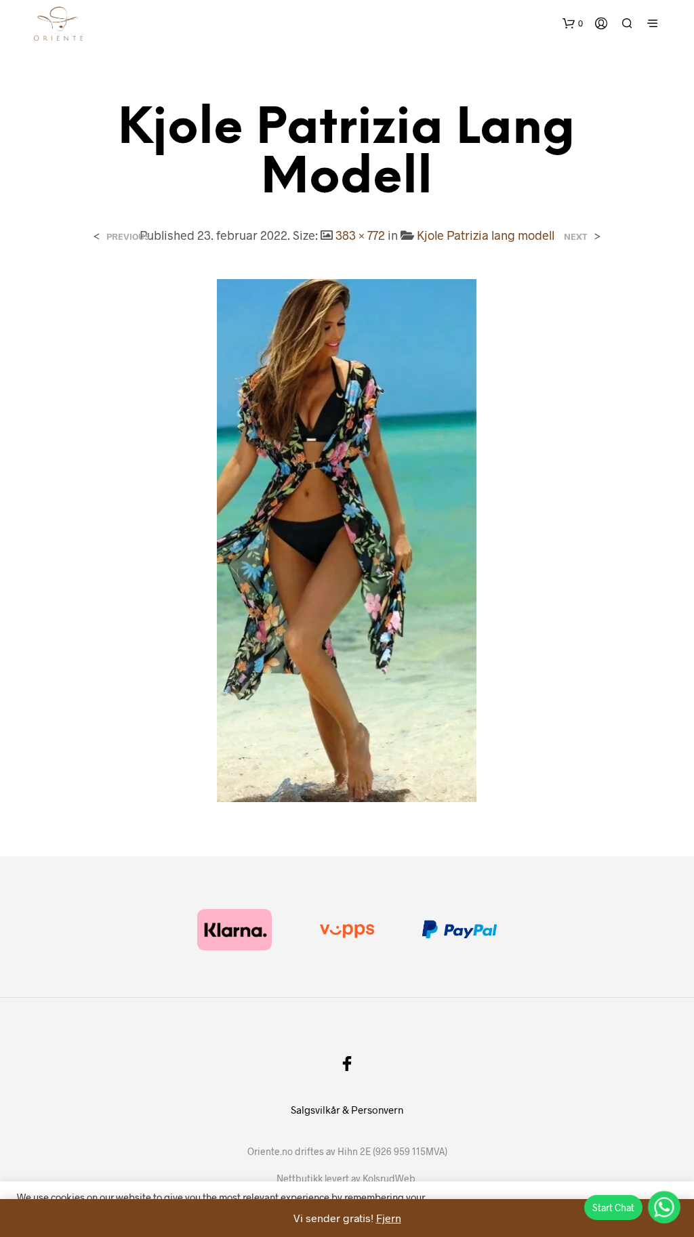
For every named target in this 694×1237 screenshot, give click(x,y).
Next (576, 236)
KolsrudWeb (389, 1178)
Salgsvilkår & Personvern (347, 1110)
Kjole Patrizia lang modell (485, 235)
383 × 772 (360, 235)
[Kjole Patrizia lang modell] (346, 538)
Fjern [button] (388, 1217)
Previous (127, 236)
